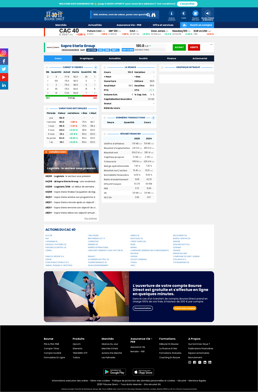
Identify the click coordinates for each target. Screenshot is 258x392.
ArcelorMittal (180, 235)
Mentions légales (197, 380)
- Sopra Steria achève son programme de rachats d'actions (80, 197)
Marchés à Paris (110, 348)
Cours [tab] (58, 58)
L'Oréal (48, 250)
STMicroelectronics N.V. (57, 262)
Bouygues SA (136, 238)
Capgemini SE (51, 241)
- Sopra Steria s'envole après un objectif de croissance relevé (80, 202)
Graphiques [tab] (86, 58)
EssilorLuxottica (181, 244)
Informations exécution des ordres (70, 380)
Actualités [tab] (115, 58)
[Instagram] (189, 362)
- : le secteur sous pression (68, 176)
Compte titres (51, 348)
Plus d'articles (91, 218)
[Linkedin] (205, 362)
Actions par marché (112, 352)
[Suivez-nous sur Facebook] (4, 62)
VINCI (132, 265)
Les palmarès (108, 357)
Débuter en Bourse (168, 344)
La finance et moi (168, 348)
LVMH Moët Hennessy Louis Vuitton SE (105, 250)
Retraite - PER (137, 351)
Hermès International (98, 247)
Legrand (177, 247)
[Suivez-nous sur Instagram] (4, 53)
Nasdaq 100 (179, 31)
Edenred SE (93, 244)
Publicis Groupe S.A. (54, 256)
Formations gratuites (170, 352)
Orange (176, 250)
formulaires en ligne (54, 357)
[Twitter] (199, 362)
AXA (47, 238)
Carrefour (93, 241)
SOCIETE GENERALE (138, 259)
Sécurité (182, 380)
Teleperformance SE (97, 262)
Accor (48, 235)
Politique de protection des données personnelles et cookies (143, 380)
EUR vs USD (200, 31)
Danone (176, 241)
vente (194, 47)
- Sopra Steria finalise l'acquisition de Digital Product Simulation (81, 191)
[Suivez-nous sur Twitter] (4, 70)
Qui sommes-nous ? (199, 344)
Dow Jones (158, 31)
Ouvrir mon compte (185, 308)
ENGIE (132, 244)
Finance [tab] (171, 58)
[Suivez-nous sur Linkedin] (4, 85)
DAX (132, 31)
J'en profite (187, 3)
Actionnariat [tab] (200, 58)
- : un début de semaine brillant (73, 186)
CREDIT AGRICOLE (138, 241)
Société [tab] (143, 58)
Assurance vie (137, 347)
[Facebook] (194, 362)
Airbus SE (134, 235)
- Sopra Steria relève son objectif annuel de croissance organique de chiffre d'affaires (93, 212)
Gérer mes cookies (100, 380)
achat (179, 47)
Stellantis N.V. (179, 259)
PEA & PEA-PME (51, 344)
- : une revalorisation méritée (76, 181)
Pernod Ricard (180, 253)
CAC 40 (69, 31)
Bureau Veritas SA (181, 238)
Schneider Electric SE (98, 259)
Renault (91, 256)
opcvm (77, 344)
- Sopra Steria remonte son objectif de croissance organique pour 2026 (86, 207)
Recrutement (195, 357)
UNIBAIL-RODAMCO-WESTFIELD (58, 265)
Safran (133, 256)
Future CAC (94, 31)
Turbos (76, 357)
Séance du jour (110, 344)
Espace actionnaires (198, 352)
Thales (133, 262)
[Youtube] (209, 362)
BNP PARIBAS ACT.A (96, 238)
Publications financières (200, 348)
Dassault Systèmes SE (55, 244)
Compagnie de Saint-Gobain (186, 256)
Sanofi (48, 259)
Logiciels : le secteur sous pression (71, 168)
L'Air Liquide (93, 235)
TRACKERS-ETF (80, 352)
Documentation (143, 308)
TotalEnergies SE (181, 262)
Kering (133, 247)
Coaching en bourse (169, 357)
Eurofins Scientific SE (55, 247)
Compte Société (52, 352)
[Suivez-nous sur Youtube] (4, 77)
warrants (77, 348)
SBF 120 (113, 31)
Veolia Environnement (98, 265)
